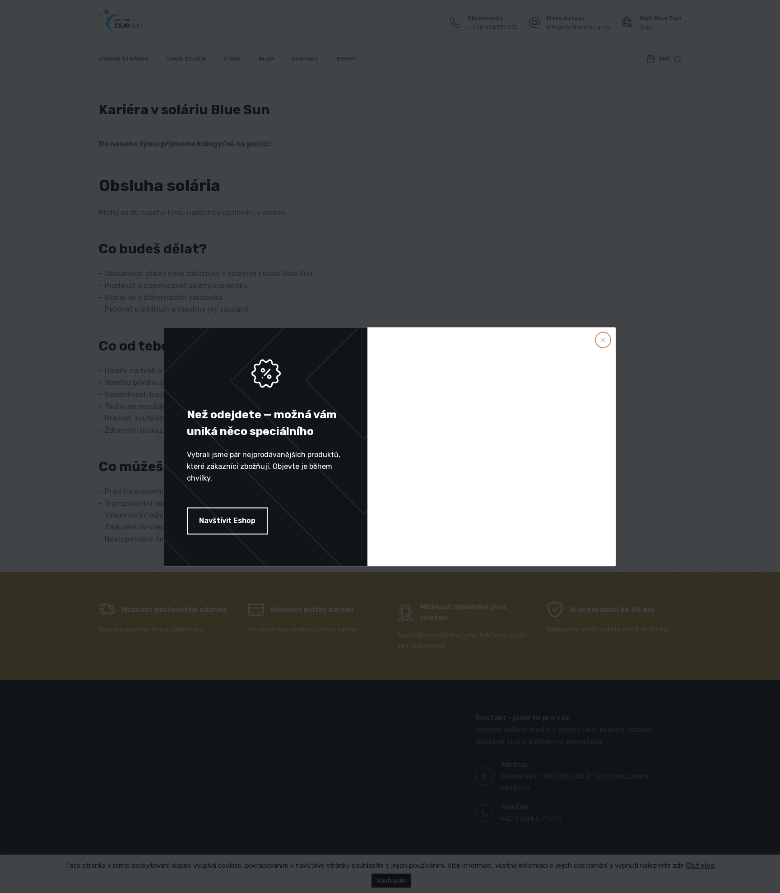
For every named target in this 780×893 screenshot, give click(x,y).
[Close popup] (603, 339)
